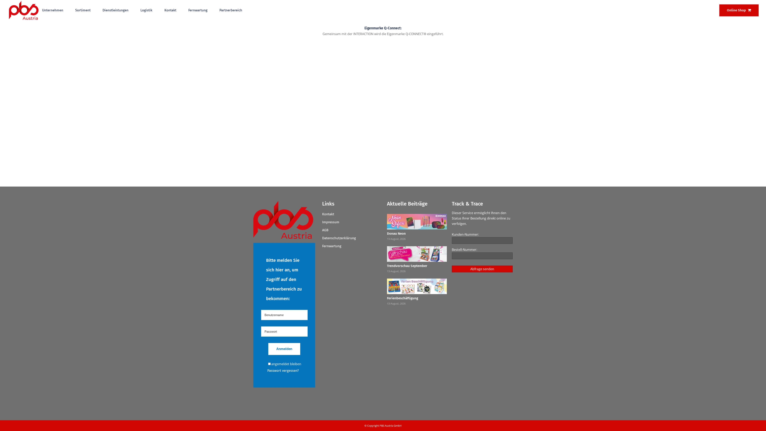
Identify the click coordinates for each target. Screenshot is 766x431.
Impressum (330, 222)
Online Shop (736, 10)
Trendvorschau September (407, 266)
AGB (325, 230)
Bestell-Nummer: (464, 249)
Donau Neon (396, 233)
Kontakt (328, 214)
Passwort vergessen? (283, 371)
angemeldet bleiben (286, 364)
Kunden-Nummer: (465, 234)
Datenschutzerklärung (339, 238)
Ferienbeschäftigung (402, 298)
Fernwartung (331, 246)
